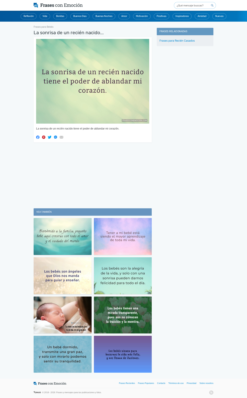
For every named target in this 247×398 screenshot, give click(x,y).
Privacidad (191, 383)
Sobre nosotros (206, 383)
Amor (124, 16)
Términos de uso (176, 383)
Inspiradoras (182, 16)
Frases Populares (146, 383)
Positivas (161, 16)
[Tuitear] (49, 137)
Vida (45, 16)
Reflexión (29, 16)
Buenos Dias (80, 16)
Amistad (202, 16)
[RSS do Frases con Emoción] (211, 392)
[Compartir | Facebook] (37, 137)
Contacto (161, 383)
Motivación (142, 16)
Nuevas (219, 16)
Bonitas (60, 16)
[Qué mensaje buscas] (212, 5)
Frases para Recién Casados (177, 40)
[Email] (61, 137)
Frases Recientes (127, 383)
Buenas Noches (103, 16)
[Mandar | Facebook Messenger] (55, 137)
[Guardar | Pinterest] (43, 137)
